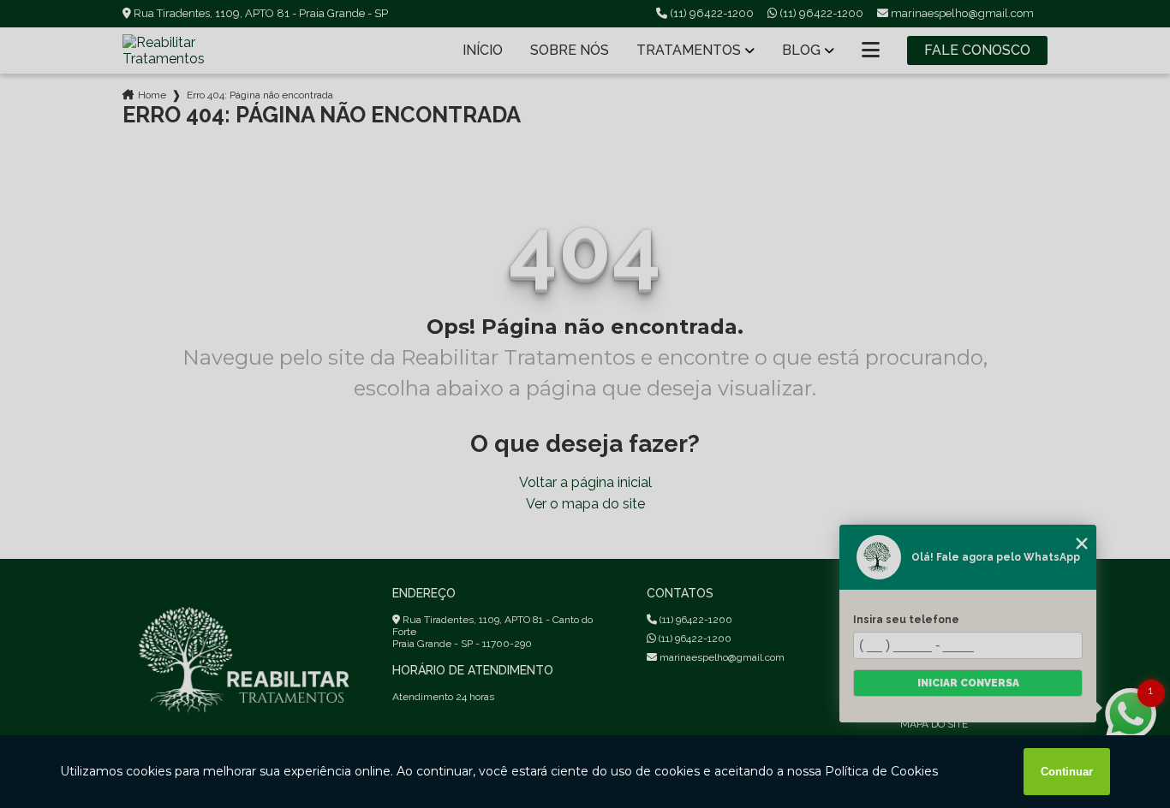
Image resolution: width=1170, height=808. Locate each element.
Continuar (1067, 771)
